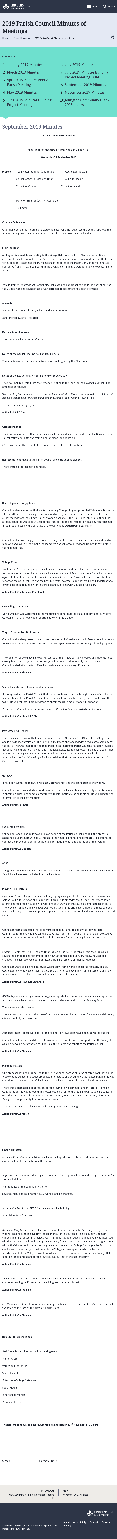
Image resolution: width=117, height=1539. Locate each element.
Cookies (106, 1522)
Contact (94, 1522)
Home (5, 38)
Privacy (67, 1525)
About (66, 1522)
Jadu (28, 1529)
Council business (22, 38)
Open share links (112, 37)
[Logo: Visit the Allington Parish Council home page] (16, 6)
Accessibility (79, 1522)
